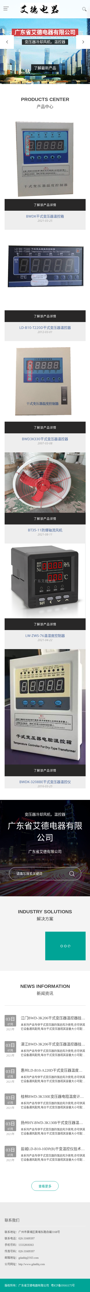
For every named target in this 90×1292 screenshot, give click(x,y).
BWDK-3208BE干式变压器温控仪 (45, 781)
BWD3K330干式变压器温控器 (45, 439)
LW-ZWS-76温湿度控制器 (45, 635)
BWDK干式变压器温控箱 (45, 216)
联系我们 (12, 1220)
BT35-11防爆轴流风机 (45, 530)
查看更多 (45, 1186)
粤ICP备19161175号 (63, 1285)
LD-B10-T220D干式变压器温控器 (45, 327)
